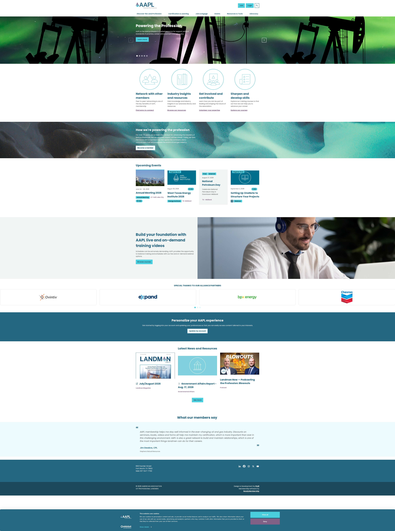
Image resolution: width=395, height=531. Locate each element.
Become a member (145, 148)
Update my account (197, 331)
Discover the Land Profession (149, 14)
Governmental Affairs (186, 392)
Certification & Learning (178, 14)
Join (241, 5)
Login (249, 5)
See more (197, 400)
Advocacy (254, 14)
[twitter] (253, 466)
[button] (137, 56)
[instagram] (248, 466)
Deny (265, 521)
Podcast (223, 388)
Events (217, 14)
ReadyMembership (251, 491)
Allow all (265, 515)
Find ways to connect (145, 110)
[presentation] (131, 40)
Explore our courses (239, 110)
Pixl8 (257, 486)
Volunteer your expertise (209, 110)
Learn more (142, 39)
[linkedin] (239, 466)
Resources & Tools (235, 14)
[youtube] (257, 466)
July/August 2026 (150, 383)
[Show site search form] (257, 5)
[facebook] (244, 466)
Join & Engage (202, 14)
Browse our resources (176, 110)
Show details (144, 527)
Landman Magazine (143, 388)
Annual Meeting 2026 (148, 192)
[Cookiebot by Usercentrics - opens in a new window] (126, 527)
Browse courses (144, 262)
